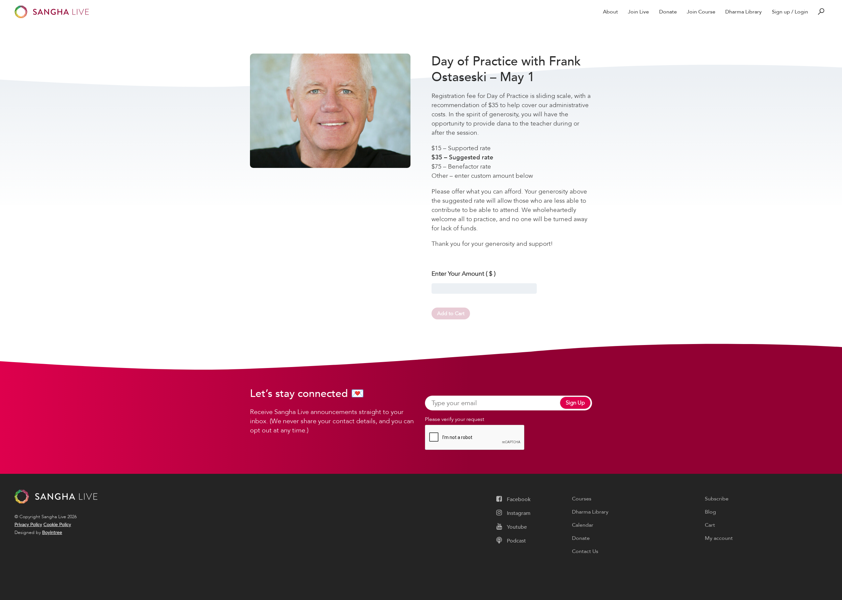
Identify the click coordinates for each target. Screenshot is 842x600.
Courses (581, 498)
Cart (710, 525)
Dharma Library (743, 11)
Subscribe (717, 498)
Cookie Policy (57, 524)
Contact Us (585, 551)
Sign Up (575, 403)
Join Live (638, 11)
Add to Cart (450, 313)
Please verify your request (454, 419)
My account (719, 538)
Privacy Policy (28, 524)
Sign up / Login (790, 11)
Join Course (701, 11)
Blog (710, 512)
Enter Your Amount (464, 273)
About (610, 11)
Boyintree (52, 532)
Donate (668, 11)
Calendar (582, 525)
